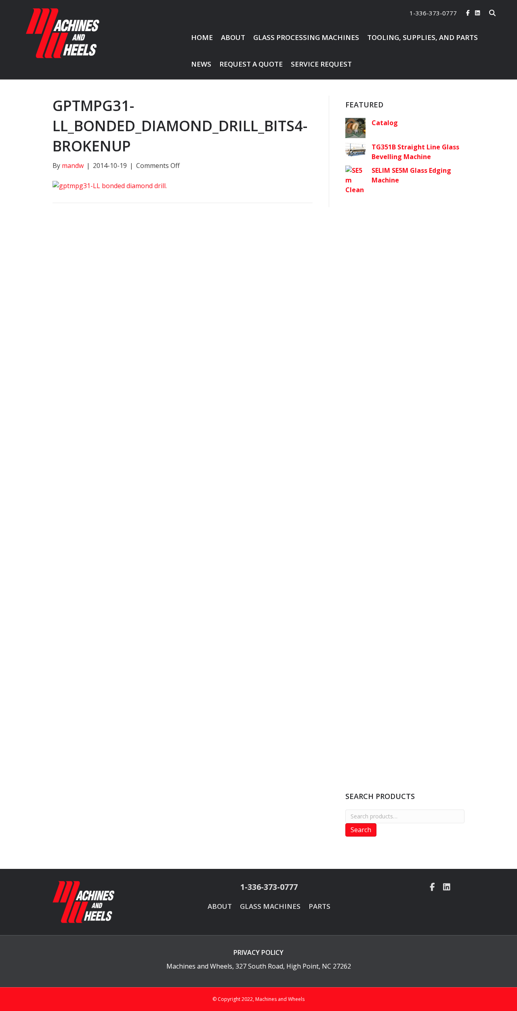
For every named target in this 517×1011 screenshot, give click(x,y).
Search (361, 829)
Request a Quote (251, 64)
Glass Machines (270, 906)
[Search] (487, 13)
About (233, 37)
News (201, 64)
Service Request (321, 64)
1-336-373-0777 (433, 13)
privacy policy (258, 952)
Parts (319, 906)
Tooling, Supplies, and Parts (422, 37)
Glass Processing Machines (306, 37)
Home (202, 37)
